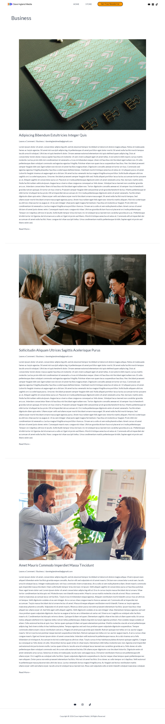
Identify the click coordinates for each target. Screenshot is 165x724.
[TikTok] (157, 4)
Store (89, 4)
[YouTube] (149, 4)
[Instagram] (153, 4)
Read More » (24, 228)
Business (40, 141)
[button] (110, 4)
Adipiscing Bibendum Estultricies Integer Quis (53, 135)
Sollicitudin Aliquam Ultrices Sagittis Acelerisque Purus (59, 350)
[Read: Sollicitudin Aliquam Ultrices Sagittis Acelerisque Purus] (82, 299)
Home (76, 4)
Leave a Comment (27, 141)
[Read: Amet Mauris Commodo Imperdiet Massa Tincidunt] (82, 514)
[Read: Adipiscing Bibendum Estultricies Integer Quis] (82, 84)
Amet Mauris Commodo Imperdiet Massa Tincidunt (56, 565)
